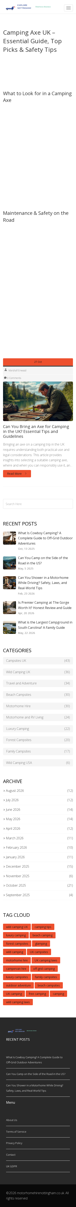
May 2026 (12, 819)
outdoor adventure (18, 985)
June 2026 (12, 809)
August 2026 (14, 790)
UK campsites (39, 952)
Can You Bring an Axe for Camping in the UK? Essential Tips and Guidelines (36, 431)
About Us (11, 1120)
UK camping (14, 994)
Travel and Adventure (38, 683)
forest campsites (17, 944)
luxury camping (16, 935)
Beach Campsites (38, 694)
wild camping (14, 952)
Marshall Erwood (17, 370)
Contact (10, 1154)
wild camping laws (18, 1002)
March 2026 (14, 838)
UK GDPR (11, 1166)
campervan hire (16, 969)
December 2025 (17, 866)
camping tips (43, 927)
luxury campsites (17, 977)
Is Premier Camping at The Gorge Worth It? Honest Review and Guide (45, 605)
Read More (14, 474)
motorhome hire (17, 960)
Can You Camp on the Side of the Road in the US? (43, 560)
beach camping (42, 935)
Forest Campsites (38, 740)
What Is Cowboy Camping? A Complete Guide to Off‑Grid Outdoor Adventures (45, 538)
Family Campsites (38, 751)
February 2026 (16, 847)
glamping (41, 944)
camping (58, 994)
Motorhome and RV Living (38, 717)
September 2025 (17, 895)
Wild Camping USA (38, 762)
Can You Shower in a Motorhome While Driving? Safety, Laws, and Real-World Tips (43, 582)
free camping (37, 994)
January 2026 (15, 857)
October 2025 (15, 885)
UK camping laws (46, 960)
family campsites (46, 977)
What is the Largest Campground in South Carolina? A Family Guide (45, 625)
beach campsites (49, 985)
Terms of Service (16, 1131)
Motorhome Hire (38, 706)
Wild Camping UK (38, 672)
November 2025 (17, 876)
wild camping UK (17, 927)
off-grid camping (44, 969)
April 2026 (12, 828)
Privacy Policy (14, 1143)
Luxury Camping (38, 728)
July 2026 (12, 800)
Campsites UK (38, 660)
